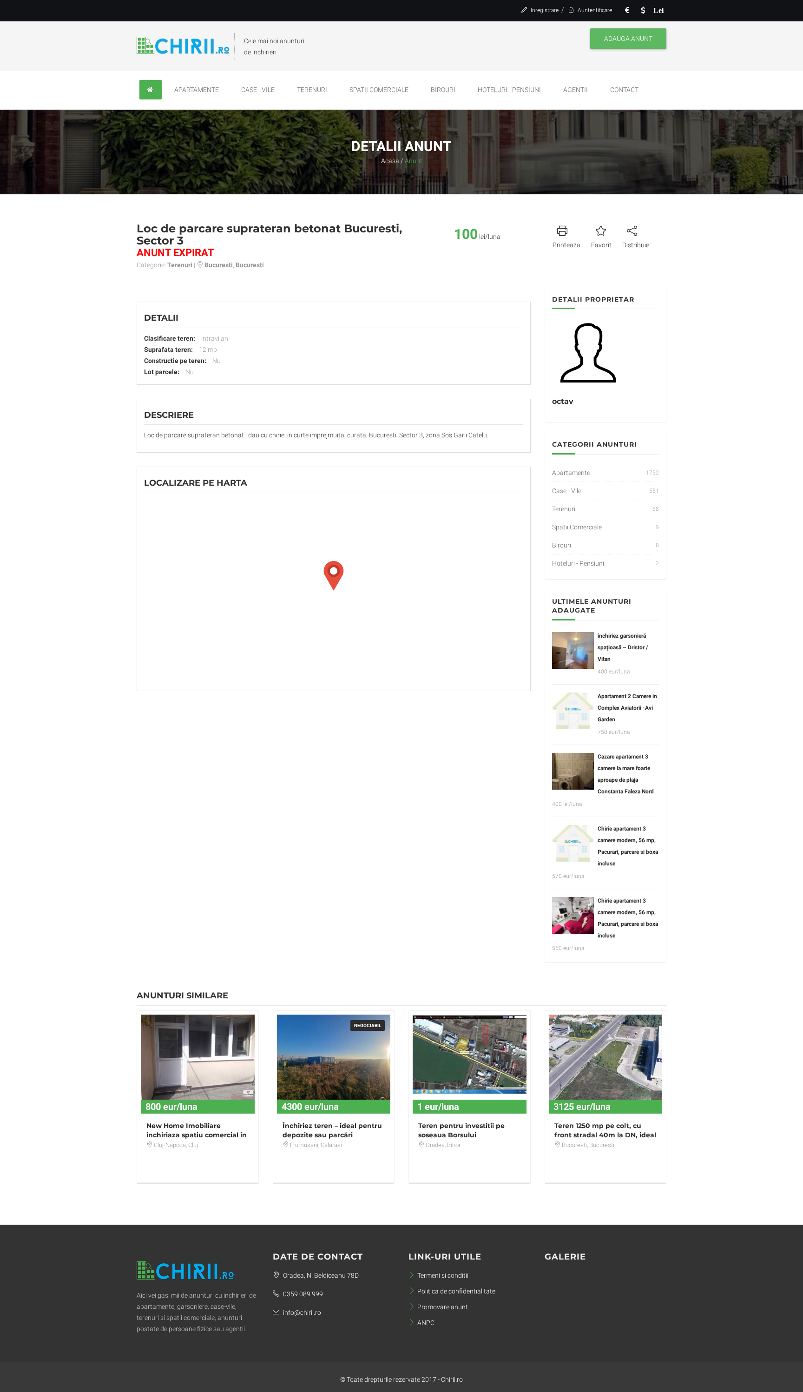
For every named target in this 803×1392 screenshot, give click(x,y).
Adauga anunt (628, 38)
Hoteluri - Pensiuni (509, 89)
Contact (624, 89)
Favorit (601, 245)
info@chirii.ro (301, 1312)
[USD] (643, 10)
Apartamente (196, 89)
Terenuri (312, 89)
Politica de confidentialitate (456, 1291)
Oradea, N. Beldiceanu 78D (320, 1275)
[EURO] (627, 10)
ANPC (425, 1322)
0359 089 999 (302, 1294)
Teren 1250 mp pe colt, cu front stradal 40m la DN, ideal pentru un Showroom (605, 1135)
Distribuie (635, 245)
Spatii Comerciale (378, 89)
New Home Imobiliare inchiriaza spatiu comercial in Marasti (196, 1135)
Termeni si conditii (442, 1275)
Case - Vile (258, 89)
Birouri (443, 89)
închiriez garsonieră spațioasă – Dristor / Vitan (623, 647)
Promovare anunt (442, 1307)
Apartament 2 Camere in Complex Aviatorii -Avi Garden (627, 708)
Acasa (390, 161)
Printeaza (566, 245)
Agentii (575, 89)
